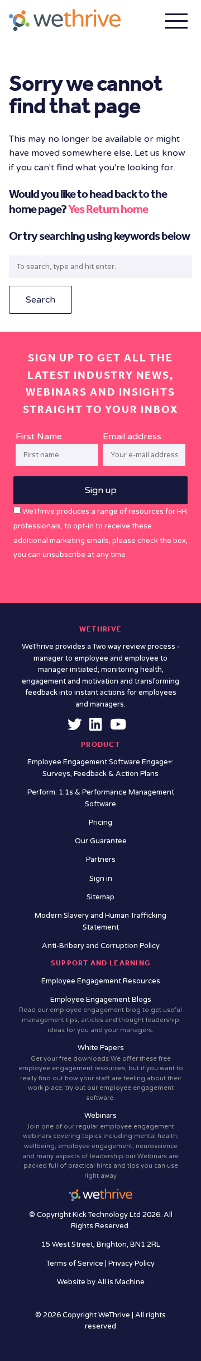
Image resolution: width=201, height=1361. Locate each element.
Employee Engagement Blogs (100, 1014)
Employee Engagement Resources (100, 981)
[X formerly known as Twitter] (75, 727)
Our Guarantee (101, 841)
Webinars (100, 1145)
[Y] (118, 727)
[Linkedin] (95, 727)
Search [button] (40, 299)
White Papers (100, 1072)
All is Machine (121, 1282)
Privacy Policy (131, 1263)
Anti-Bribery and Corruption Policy (101, 945)
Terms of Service (75, 1263)
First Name (39, 436)
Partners (101, 859)
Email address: (133, 436)
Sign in (100, 878)
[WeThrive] (65, 20)
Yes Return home (108, 209)
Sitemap (100, 897)
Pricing (100, 822)
